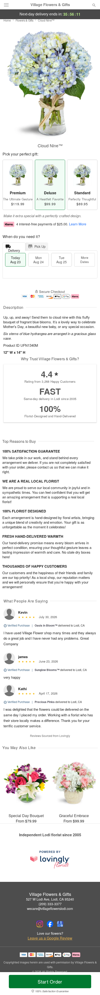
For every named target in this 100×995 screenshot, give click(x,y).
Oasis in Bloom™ (46, 625)
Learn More (77, 224)
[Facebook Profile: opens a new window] (50, 924)
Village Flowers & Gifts (50, 5)
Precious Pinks (45, 702)
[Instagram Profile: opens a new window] (40, 924)
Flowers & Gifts (24, 20)
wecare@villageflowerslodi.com (50, 908)
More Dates (84, 259)
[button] (90, 984)
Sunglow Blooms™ (47, 670)
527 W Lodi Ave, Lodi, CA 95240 (50, 899)
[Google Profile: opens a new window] (60, 924)
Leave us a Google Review (50, 938)
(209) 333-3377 (50, 903)
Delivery (14, 249)
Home (7, 20)
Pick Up (40, 246)
